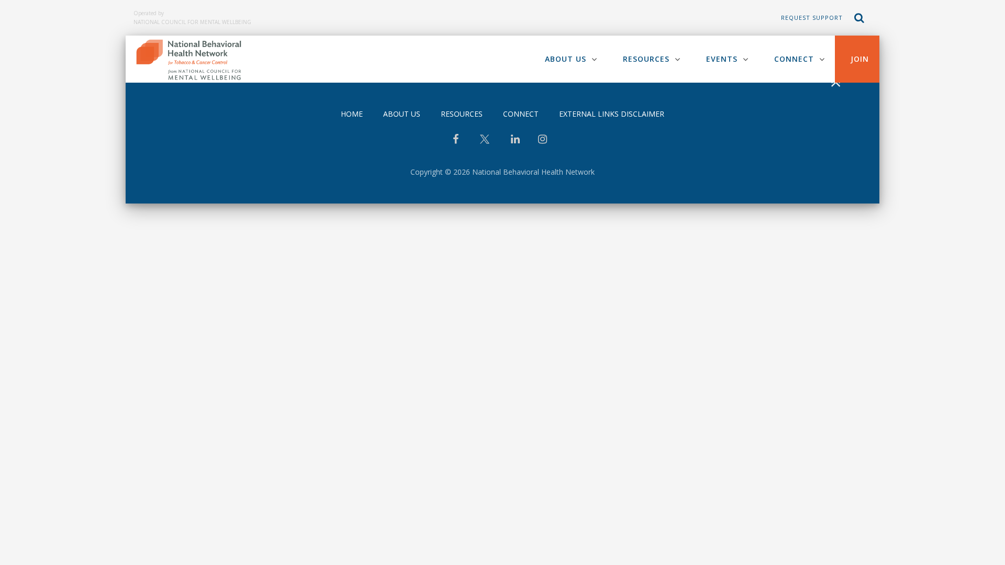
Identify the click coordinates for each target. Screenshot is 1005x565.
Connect (794, 59)
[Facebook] (456, 140)
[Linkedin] (515, 140)
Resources (646, 59)
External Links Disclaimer (611, 114)
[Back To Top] (835, 82)
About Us (565, 59)
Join (860, 59)
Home (352, 114)
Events (722, 59)
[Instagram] (542, 140)
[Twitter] (485, 143)
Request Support (812, 17)
